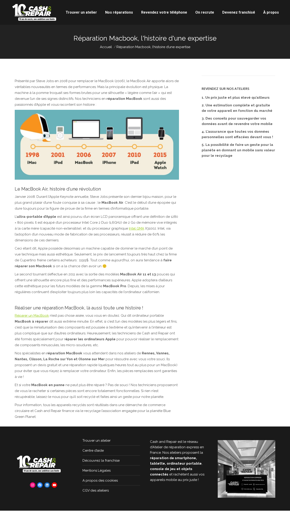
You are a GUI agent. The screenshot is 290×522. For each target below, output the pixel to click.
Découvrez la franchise (101, 460)
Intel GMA (136, 228)
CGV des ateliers (95, 490)
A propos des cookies (100, 480)
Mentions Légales (96, 470)
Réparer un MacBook (32, 316)
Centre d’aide (93, 450)
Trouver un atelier (96, 441)
